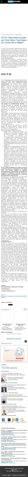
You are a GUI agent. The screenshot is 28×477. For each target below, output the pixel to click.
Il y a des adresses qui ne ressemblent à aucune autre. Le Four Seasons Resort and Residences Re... (13, 448)
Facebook (4, 422)
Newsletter (23, 422)
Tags (21, 471)
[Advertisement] (14, 18)
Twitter (9, 422)
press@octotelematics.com (8, 290)
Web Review (19, 333)
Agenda (4, 365)
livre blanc (8, 80)
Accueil (3, 34)
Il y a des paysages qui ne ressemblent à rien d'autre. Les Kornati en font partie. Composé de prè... (14, 440)
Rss (12, 422)
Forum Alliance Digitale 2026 (9, 368)
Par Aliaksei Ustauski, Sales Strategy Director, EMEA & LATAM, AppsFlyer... (16, 399)
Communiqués (18, 34)
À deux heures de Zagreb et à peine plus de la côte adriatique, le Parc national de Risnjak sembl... (14, 433)
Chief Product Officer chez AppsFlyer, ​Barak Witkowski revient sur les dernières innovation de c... (17, 411)
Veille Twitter (8, 333)
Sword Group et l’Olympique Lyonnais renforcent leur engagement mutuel (20, 328)
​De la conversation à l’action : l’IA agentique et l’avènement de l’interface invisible (13, 375)
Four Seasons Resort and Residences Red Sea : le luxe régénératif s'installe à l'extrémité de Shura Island (13, 445)
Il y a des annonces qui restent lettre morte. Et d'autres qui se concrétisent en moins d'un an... (13, 455)
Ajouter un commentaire (7, 332)
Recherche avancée (6, 343)
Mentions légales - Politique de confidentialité (14, 475)
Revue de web (9, 34)
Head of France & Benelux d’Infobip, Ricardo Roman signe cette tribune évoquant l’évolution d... (15, 378)
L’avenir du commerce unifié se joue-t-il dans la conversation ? (13, 385)
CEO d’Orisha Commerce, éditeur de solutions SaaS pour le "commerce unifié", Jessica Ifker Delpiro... (17, 388)
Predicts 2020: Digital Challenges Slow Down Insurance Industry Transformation (14, 83)
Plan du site (8, 471)
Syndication (16, 471)
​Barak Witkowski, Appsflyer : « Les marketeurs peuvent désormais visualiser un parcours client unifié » (13, 408)
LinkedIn (17, 422)
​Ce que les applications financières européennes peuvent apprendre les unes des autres (13, 396)
